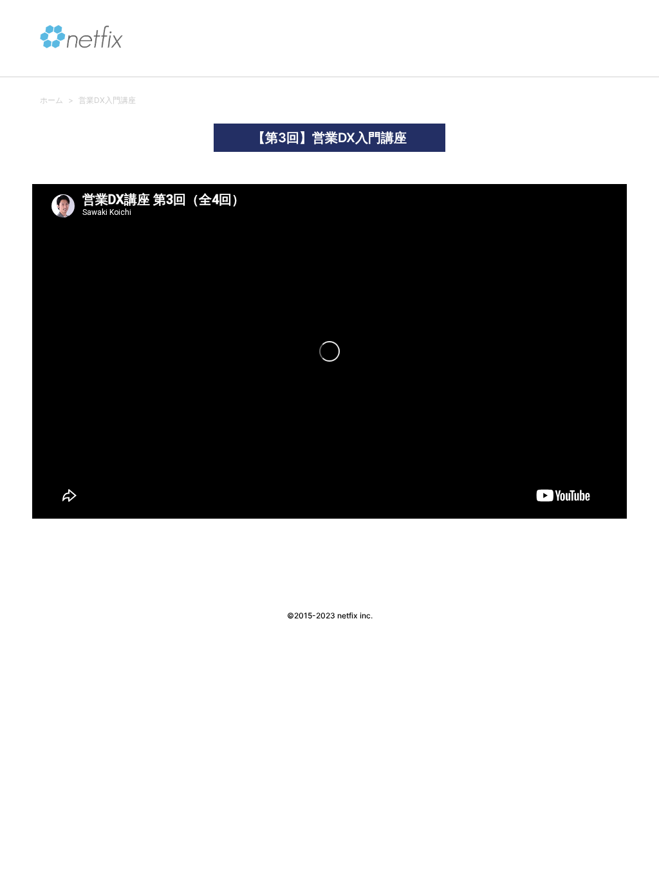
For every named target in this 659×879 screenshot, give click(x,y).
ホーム (51, 100)
